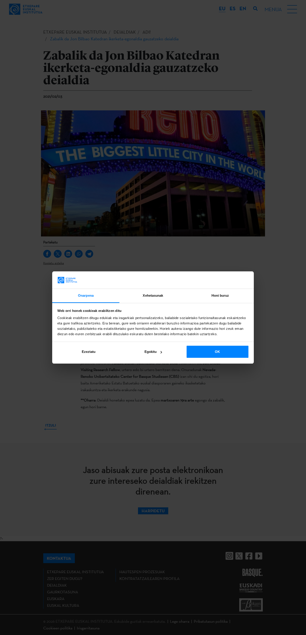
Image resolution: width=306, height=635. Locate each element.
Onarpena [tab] (86, 295)
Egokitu (150, 352)
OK (217, 352)
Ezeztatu (88, 352)
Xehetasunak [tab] (153, 295)
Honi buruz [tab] (220, 295)
